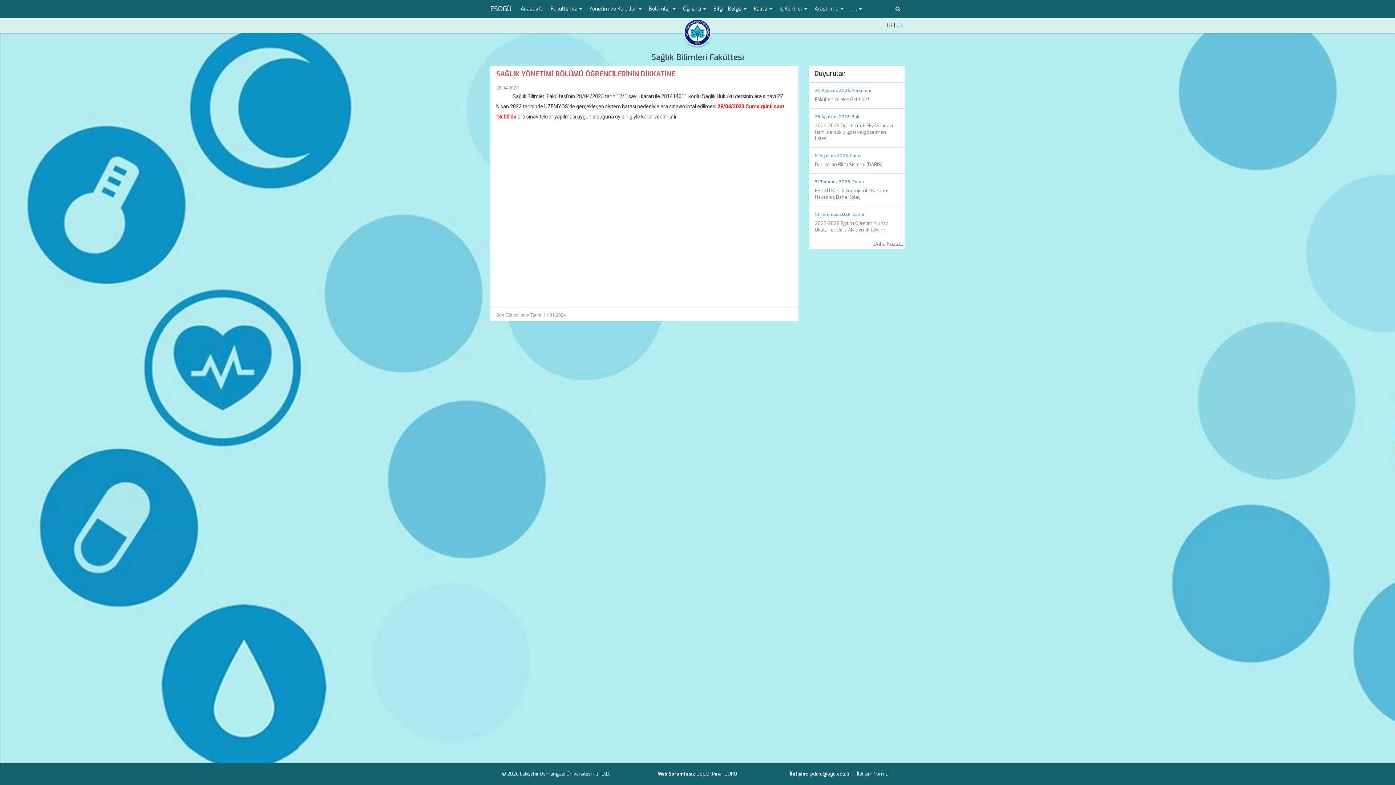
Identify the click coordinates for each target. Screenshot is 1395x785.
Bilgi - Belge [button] (728, 8)
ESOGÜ (501, 9)
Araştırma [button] (827, 8)
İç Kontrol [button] (792, 8)
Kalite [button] (761, 8)
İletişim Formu (873, 774)
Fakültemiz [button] (564, 8)
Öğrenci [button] (693, 8)
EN (900, 25)
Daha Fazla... (888, 244)
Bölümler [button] (660, 8)
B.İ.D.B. (602, 774)
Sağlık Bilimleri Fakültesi (697, 57)
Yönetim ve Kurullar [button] (613, 8)
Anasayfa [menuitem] (532, 8)
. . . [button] (854, 8)
